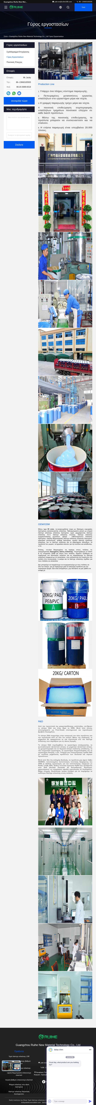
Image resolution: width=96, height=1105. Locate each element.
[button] (42, 75)
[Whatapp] (13, 93)
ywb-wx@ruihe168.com (63, 2)
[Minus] (90, 1049)
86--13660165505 (85, 2)
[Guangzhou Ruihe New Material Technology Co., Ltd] (16, 7)
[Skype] (8, 93)
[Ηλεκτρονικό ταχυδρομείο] (19, 93)
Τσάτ (83, 7)
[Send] (90, 1101)
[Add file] (49, 1101)
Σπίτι (5, 36)
